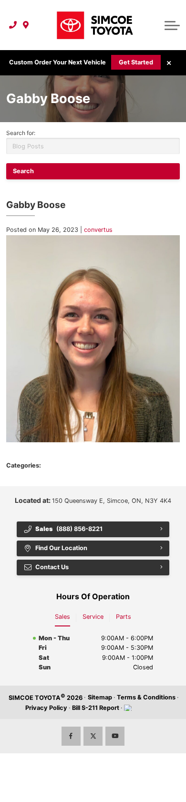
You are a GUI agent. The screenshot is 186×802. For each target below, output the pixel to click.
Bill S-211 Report (95, 707)
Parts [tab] (123, 616)
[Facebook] (71, 736)
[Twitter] (93, 736)
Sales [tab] (62, 616)
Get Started (136, 62)
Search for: (20, 132)
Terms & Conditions (146, 697)
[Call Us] (13, 25)
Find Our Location (61, 548)
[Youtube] (114, 736)
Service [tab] (93, 616)
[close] (169, 63)
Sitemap (100, 697)
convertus (98, 229)
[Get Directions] (26, 25)
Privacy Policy (46, 707)
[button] (172, 25)
